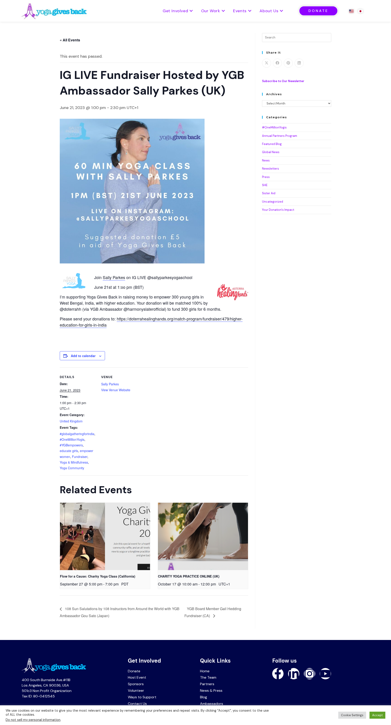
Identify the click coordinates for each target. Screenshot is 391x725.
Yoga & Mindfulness (74, 462)
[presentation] (105, 536)
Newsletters (270, 169)
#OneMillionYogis (72, 439)
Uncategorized (272, 202)
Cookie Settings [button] (352, 715)
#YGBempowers (71, 445)
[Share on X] (266, 63)
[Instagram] (309, 673)
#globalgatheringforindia (77, 433)
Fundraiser (79, 456)
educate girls (69, 450)
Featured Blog (272, 144)
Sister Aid (268, 193)
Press (266, 177)
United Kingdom (71, 421)
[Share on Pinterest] (288, 63)
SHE (264, 185)
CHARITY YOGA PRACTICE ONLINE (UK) (188, 576)
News (266, 160)
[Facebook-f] (278, 673)
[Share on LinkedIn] (299, 63)
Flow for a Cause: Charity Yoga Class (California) (97, 576)
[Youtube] (325, 673)
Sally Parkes (114, 277)
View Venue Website (115, 390)
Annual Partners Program (279, 136)
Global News (270, 152)
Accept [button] (377, 715)
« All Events (70, 40)
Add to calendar (83, 355)
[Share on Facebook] (277, 63)
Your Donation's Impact (278, 210)
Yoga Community (72, 468)
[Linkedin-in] (293, 673)
